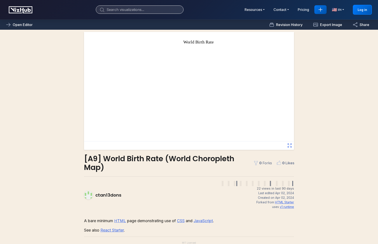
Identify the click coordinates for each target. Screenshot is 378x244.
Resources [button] (253, 9)
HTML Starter (284, 202)
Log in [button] (362, 10)
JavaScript (203, 220)
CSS (181, 220)
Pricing (303, 9)
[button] (328, 25)
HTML (120, 220)
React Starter (112, 230)
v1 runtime (287, 207)
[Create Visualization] (320, 9)
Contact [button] (279, 9)
